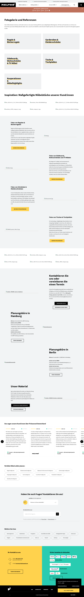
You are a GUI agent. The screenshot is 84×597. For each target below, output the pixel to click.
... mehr (62, 583)
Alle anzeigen (65, 537)
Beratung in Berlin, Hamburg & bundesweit (60, 1)
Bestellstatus (22, 533)
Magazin (8, 537)
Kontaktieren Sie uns (61, 303)
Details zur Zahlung (58, 559)
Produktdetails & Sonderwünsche (22, 537)
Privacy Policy (43, 519)
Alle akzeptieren (68, 590)
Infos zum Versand (64, 573)
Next (81, 441)
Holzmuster (73, 533)
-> (57, 514)
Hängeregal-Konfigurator (12, 474)
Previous (2, 441)
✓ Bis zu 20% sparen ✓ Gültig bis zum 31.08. (40, 8)
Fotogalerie (33, 533)
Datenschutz (38, 589)
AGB (32, 589)
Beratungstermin (10, 533)
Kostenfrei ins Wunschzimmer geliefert (40, 1)
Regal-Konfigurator (10, 470)
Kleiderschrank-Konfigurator (25, 470)
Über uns (37, 537)
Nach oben (73, 594)
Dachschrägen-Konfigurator (64, 470)
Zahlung (55, 537)
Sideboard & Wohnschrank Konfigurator (45, 470)
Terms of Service (51, 519)
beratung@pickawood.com (22, 563)
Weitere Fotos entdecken (18, 148)
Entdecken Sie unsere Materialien (20, 405)
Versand (46, 537)
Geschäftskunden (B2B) (45, 533)
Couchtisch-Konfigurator (41, 474)
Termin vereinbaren (17, 340)
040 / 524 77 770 (19, 558)
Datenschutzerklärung (62, 586)
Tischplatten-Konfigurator (57, 474)
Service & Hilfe (56, 578)
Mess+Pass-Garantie (63, 568)
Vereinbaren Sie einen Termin (61, 307)
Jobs (52, 589)
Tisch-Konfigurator (26, 474)
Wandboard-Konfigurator (12, 478)
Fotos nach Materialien (18, 409)
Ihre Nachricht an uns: (27, 509)
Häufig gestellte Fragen (60, 533)
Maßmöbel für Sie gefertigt (22, 1)
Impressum (46, 589)
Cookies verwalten (75, 586)
